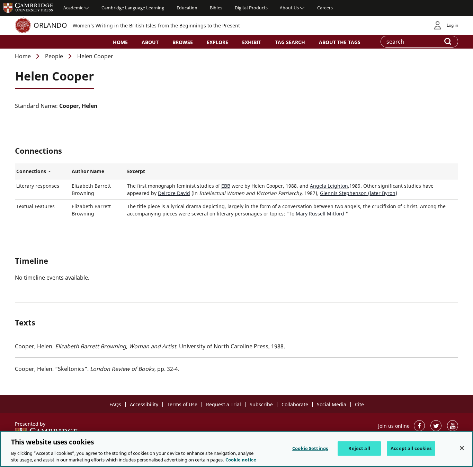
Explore (217, 42)
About (150, 42)
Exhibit (251, 42)
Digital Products (251, 8)
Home (120, 42)
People (54, 56)
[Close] (462, 448)
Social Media (331, 404)
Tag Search (290, 42)
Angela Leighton (329, 185)
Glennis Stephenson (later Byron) (358, 193)
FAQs (115, 404)
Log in (452, 25)
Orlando (50, 25)
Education (187, 8)
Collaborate (295, 404)
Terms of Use (182, 404)
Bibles (216, 8)
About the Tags (339, 42)
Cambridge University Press (28, 7)
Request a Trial (223, 404)
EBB (225, 185)
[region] (236, 449)
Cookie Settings (310, 448)
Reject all (359, 448)
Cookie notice (240, 460)
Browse (182, 42)
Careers (325, 8)
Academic (73, 8)
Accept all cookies (411, 448)
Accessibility (144, 404)
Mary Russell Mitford (320, 213)
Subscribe (261, 404)
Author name (88, 171)
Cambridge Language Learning (132, 8)
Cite (359, 404)
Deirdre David (174, 193)
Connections (42, 171)
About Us (289, 8)
